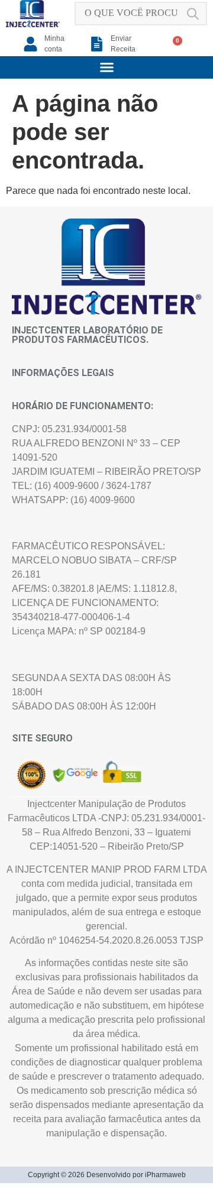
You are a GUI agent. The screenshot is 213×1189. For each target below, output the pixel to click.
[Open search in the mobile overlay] (141, 13)
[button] (106, 67)
